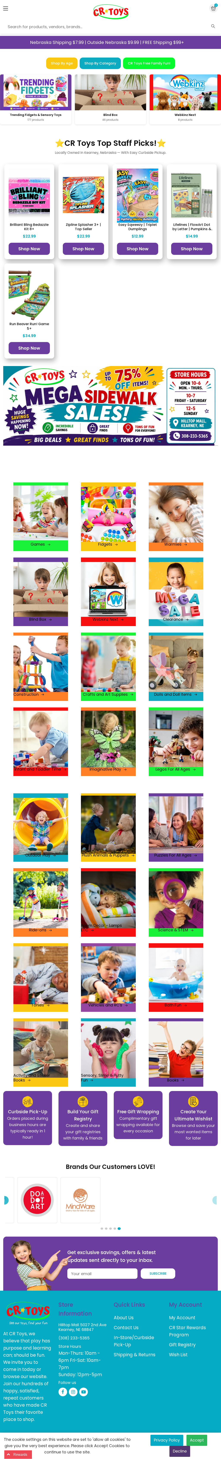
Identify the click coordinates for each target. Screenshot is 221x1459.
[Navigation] (5, 8)
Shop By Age (62, 63)
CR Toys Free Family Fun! (149, 63)
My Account (182, 1317)
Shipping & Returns (134, 1354)
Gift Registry (182, 1345)
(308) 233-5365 (74, 1338)
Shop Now (29, 249)
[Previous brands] (4, 1200)
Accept (197, 1440)
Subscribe (158, 1273)
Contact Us (126, 1327)
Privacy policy (167, 1440)
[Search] (213, 26)
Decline (180, 1451)
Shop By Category (100, 63)
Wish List (178, 1354)
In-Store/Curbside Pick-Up (134, 1341)
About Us (124, 1317)
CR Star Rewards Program (187, 1331)
